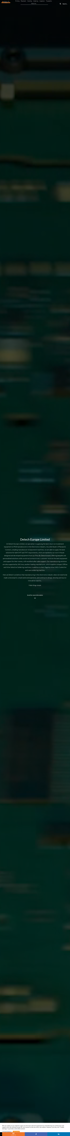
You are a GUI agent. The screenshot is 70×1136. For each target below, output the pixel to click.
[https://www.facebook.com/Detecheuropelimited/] (36, 1134)
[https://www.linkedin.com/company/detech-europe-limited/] (58, 1134)
